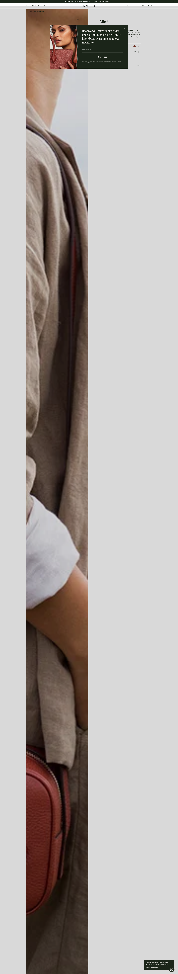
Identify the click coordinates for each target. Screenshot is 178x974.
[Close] (125, 29)
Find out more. (154, 967)
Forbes (111, 1)
